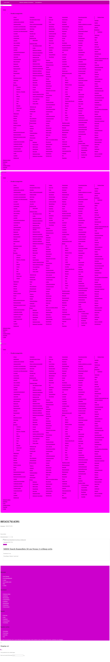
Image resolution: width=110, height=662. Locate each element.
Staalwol (96, 27)
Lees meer (6, 542)
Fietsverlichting (49, 95)
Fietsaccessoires (33, 123)
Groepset (48, 123)
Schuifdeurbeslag (81, 66)
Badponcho (15, 64)
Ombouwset (64, 141)
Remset (79, 47)
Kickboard (64, 22)
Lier (63, 52)
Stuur (96, 39)
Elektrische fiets (36, 57)
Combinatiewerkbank (17, 144)
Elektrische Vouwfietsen (37, 156)
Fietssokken (48, 81)
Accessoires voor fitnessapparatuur (20, 31)
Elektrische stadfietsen (37, 70)
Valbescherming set (98, 79)
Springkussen (97, 25)
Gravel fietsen (51, 24)
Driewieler (35, 151)
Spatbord (80, 113)
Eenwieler (32, 36)
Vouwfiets (5, 167)
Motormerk (35, 82)
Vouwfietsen (51, 57)
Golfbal (47, 114)
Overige (34, 87)
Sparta (66, 115)
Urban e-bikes (35, 103)
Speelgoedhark (81, 124)
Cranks (14, 153)
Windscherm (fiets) (98, 139)
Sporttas (96, 22)
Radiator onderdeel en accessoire (85, 24)
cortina (66, 89)
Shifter (79, 75)
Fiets (31, 116)
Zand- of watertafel (98, 153)
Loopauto (64, 57)
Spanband (80, 110)
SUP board (97, 46)
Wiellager (96, 137)
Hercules (67, 105)
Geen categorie (49, 107)
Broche (14, 127)
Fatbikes (34, 77)
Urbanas (18, 110)
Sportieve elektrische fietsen (38, 94)
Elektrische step (33, 106)
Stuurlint (96, 42)
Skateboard (80, 82)
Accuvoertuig (16, 36)
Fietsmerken (35, 80)
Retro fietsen (51, 43)
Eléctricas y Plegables (20, 91)
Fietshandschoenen (50, 64)
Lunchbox (64, 68)
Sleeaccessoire (81, 94)
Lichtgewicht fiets (52, 33)
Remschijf (80, 45)
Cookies (4, 585)
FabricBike (5, 634)
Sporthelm (80, 141)
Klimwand (64, 36)
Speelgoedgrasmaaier (82, 122)
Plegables (18, 105)
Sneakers (80, 99)
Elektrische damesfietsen (38, 52)
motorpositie (35, 40)
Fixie (17, 94)
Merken (63, 75)
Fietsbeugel (32, 135)
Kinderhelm (64, 24)
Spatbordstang (81, 115)
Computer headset (17, 148)
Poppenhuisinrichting (82, 17)
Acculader (15, 33)
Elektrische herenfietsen (37, 66)
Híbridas (18, 96)
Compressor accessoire (18, 146)
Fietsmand (48, 71)
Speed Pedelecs (36, 91)
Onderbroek (64, 144)
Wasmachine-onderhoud (99, 121)
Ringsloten (80, 50)
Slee (79, 92)
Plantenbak (64, 158)
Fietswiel (48, 99)
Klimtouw (64, 33)
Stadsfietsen (51, 47)
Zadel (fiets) (97, 144)
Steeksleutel (97, 35)
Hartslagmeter (48, 128)
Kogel (63, 40)
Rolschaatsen (81, 54)
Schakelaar (80, 61)
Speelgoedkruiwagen (82, 129)
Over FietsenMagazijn (7, 578)
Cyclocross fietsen (85, 145)
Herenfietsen (51, 26)
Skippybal (80, 89)
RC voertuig (80, 29)
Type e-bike (35, 101)
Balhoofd (15, 71)
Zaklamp (96, 151)
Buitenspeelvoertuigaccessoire (19, 137)
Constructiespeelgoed (17, 151)
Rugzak (79, 57)
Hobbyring (48, 135)
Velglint (96, 83)
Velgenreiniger (97, 81)
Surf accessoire (98, 49)
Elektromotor (32, 109)
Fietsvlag (48, 97)
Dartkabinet (32, 17)
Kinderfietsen (51, 31)
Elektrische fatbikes (36, 55)
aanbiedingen (16, 19)
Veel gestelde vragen (7, 581)
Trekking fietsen (100, 17)
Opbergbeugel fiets (66, 146)
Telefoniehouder (98, 53)
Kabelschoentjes (49, 151)
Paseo (17, 101)
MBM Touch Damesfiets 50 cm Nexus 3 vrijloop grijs (27, 549)
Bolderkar (15, 123)
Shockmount (80, 78)
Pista (17, 103)
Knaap (66, 108)
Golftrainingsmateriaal (50, 116)
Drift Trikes (32, 29)
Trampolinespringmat (99, 67)
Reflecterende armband (83, 31)
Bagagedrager (16, 66)
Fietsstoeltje (48, 88)
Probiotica (80, 19)
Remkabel (80, 43)
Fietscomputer (32, 137)
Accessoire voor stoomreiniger (19, 29)
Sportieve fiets (84, 154)
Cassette (15, 139)
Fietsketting (48, 69)
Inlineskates (48, 146)
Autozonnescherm (17, 59)
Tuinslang (96, 76)
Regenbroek (80, 33)
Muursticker (64, 137)
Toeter (96, 62)
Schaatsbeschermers (82, 59)
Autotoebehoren (16, 54)
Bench (14, 82)
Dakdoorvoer (16, 158)
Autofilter (15, 50)
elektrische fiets (33, 38)
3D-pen (15, 17)
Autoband (15, 47)
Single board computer (82, 80)
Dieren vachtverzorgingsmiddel (36, 24)
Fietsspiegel (48, 83)
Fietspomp (48, 74)
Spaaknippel (80, 108)
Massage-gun (64, 71)
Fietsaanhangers (33, 120)
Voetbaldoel (97, 102)
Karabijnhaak (48, 153)
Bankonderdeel (16, 73)
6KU (4, 636)
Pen (63, 155)
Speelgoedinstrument (82, 127)
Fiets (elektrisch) (33, 118)
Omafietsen (51, 38)
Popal (66, 110)
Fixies (50, 22)
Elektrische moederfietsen (38, 68)
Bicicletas (16, 85)
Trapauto (96, 72)
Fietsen (4, 9)
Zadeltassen (97, 149)
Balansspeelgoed (16, 68)
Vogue (66, 119)
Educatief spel (32, 33)
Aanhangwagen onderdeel (18, 22)
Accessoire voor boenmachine (19, 26)
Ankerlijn (15, 40)
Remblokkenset (81, 38)
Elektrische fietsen (33, 43)
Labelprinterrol (65, 50)
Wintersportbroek (98, 142)
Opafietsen (51, 40)
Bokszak (15, 120)
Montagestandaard (66, 125)
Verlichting (97, 93)
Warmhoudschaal (98, 118)
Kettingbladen (65, 17)
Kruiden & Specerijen (66, 45)
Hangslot (48, 125)
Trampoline (97, 65)
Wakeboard (97, 111)
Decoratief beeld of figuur (35, 19)
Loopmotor (64, 61)
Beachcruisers (35, 144)
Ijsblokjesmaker (49, 144)
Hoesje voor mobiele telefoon (52, 139)
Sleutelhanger (81, 96)
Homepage (3, 526)
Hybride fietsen (52, 29)
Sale (50, 45)
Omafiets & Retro (6, 165)
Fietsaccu (31, 126)
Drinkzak (31, 31)
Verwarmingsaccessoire (99, 97)
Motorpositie (35, 84)
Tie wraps (96, 56)
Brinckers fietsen (68, 84)
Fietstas (47, 93)
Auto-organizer (16, 45)
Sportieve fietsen (81, 143)
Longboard (64, 54)
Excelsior (67, 98)
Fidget (31, 113)
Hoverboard (48, 142)
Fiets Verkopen (6, 576)
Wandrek (96, 114)
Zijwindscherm (98, 156)
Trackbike (51, 52)
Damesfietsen (35, 149)
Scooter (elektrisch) (82, 68)
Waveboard (97, 123)
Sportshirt (96, 20)
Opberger (64, 148)
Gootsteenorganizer (50, 118)
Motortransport (65, 132)
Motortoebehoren (65, 130)
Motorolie (64, 127)
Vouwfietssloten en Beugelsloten (101, 109)
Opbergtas (64, 153)
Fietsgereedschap (49, 62)
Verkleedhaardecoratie (99, 90)
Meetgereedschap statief (67, 73)
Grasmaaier (48, 120)
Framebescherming (50, 102)
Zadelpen (96, 146)
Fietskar (47, 67)
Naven (63, 139)
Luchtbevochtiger (65, 66)
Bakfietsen (35, 142)
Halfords (67, 103)
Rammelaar (80, 26)
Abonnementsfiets (17, 24)
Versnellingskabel (98, 95)
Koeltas (63, 38)
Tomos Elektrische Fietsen (38, 96)
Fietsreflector (48, 76)
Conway (66, 87)
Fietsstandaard (49, 85)
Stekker (96, 37)
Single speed (19, 108)
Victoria (66, 117)
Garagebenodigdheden (50, 104)
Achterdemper (16, 38)
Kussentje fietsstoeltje (66, 47)
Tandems (50, 50)
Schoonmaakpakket (82, 64)
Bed (14, 75)
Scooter (34, 89)
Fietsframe (48, 60)
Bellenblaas (15, 80)
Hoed (47, 137)
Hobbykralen (48, 130)
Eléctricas (18, 89)
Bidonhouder (16, 113)
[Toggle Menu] (1, 7)
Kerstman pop (49, 156)
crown (66, 91)
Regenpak (80, 36)
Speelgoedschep (81, 131)
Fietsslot (47, 78)
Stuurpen (96, 44)
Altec (66, 77)
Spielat (79, 136)
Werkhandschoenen (98, 130)
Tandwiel (96, 51)
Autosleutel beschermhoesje (19, 52)
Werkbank (97, 128)
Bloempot (15, 116)
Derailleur (32, 22)
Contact (4, 580)
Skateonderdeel (81, 85)
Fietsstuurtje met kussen (50, 90)
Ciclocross (18, 87)
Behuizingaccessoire (17, 78)
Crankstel (15, 155)
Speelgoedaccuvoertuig (83, 120)
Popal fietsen (5, 633)
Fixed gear (51, 19)
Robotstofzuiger (81, 52)
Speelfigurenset (81, 117)
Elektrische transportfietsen (38, 75)
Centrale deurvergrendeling (18, 141)
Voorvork (96, 107)
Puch (66, 112)
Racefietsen (83, 152)
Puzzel (79, 22)
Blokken (15, 118)
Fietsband (32, 128)
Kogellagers (64, 43)
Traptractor (97, 74)
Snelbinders (80, 101)
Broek (14, 130)
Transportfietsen (52, 54)
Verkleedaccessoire (98, 88)
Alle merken (5, 631)
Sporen (79, 138)
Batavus (66, 80)
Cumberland (67, 96)
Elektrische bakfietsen (37, 50)
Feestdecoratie (32, 111)
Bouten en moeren (17, 125)
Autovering (15, 57)
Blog (4, 583)
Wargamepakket (98, 116)
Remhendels (80, 40)
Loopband (64, 59)
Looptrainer (64, 64)
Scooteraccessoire (81, 71)
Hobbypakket (48, 132)
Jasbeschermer (49, 149)
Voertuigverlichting (98, 100)
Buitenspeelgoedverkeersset (19, 132)
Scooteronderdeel (81, 73)
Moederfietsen (52, 36)
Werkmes (96, 132)
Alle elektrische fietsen (37, 45)
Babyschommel (16, 61)
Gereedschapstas (49, 111)
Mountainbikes (84, 150)
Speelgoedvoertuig (82, 134)
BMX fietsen (35, 146)
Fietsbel (31, 130)
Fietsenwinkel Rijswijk (69, 101)
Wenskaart (97, 125)
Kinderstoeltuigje (65, 26)
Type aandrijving (36, 98)
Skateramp (80, 87)
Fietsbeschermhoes (33, 133)
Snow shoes (80, 103)
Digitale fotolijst (33, 26)
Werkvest (96, 135)
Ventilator (96, 86)
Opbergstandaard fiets (66, 151)
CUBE (66, 94)
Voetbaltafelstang (98, 104)
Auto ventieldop (16, 43)
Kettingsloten (64, 19)
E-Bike (34, 48)
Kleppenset (64, 31)
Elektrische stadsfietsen (37, 73)
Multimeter (64, 134)
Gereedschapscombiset (50, 109)
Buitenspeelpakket (17, 134)
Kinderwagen (65, 29)
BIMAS (66, 82)
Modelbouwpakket (66, 123)
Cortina (4, 169)
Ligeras (17, 98)
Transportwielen (98, 69)
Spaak (79, 106)
